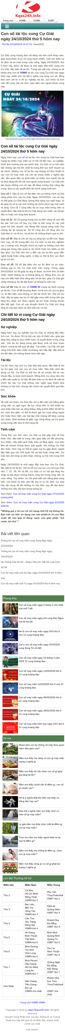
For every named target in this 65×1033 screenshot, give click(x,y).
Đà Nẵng (51, 923)
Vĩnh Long (30, 953)
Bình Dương (31, 946)
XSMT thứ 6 (53, 954)
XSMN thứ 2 (31, 900)
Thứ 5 (7, 937)
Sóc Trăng (30, 921)
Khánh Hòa (53, 920)
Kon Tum (52, 981)
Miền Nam (30, 885)
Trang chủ (8, 20)
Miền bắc (9, 885)
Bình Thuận (31, 935)
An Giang (30, 932)
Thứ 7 (7, 967)
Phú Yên (51, 892)
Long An (29, 970)
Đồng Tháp (31, 897)
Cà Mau (29, 890)
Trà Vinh (29, 949)
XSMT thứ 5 (53, 942)
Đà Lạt (28, 987)
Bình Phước (31, 960)
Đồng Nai (30, 925)
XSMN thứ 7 (31, 973)
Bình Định (52, 932)
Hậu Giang (30, 964)
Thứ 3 (7, 909)
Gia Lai (51, 948)
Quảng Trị (52, 939)
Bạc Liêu (29, 904)
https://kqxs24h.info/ (38, 1010)
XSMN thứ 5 (31, 942)
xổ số (25, 157)
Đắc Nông (52, 968)
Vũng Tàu (30, 911)
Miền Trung (53, 885)
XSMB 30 (35, 287)
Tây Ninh (29, 939)
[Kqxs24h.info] (32, 9)
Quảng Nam (53, 909)
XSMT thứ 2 (53, 898)
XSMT (51, 20)
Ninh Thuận (53, 951)
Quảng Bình (53, 935)
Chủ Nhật (9, 986)
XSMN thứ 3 (31, 914)
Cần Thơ (29, 918)
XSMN (37, 20)
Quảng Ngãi (53, 962)
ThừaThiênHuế (55, 895)
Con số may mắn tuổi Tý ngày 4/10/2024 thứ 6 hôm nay (30, 583)
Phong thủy (10, 598)
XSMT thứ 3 (53, 912)
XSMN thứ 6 (31, 956)
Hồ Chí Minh (31, 893)
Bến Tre (29, 907)
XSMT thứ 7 (53, 972)
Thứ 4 (7, 923)
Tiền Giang (30, 984)
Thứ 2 (7, 895)
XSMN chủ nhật (33, 991)
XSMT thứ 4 (53, 926)
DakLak (51, 906)
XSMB (22, 20)
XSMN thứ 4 (31, 928)
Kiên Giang (31, 981)
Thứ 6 (7, 951)
